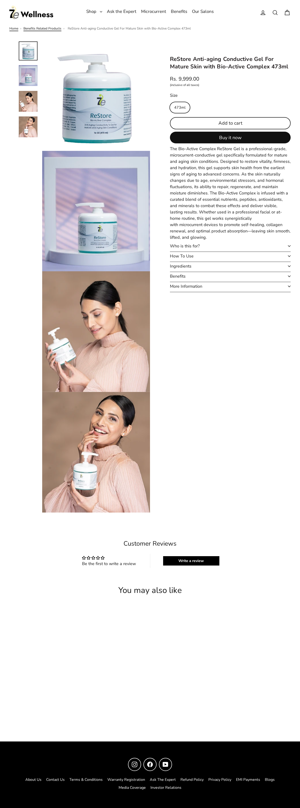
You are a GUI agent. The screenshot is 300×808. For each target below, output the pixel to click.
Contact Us (55, 779)
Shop (92, 11)
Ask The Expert (163, 779)
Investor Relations (165, 787)
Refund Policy (192, 779)
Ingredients (180, 266)
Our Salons (203, 11)
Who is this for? (185, 246)
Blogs (270, 779)
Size (174, 95)
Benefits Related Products (42, 28)
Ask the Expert (121, 11)
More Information (186, 286)
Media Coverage (132, 787)
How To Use (182, 256)
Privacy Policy (219, 779)
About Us (33, 779)
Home (13, 28)
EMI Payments (248, 779)
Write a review (191, 560)
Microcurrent (153, 11)
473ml (180, 107)
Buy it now (230, 137)
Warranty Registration (126, 779)
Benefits (179, 11)
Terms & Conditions (86, 779)
